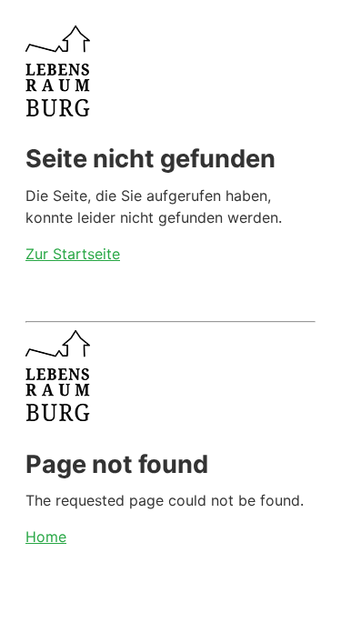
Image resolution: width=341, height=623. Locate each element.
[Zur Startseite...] (57, 111)
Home (45, 537)
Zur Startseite (72, 254)
